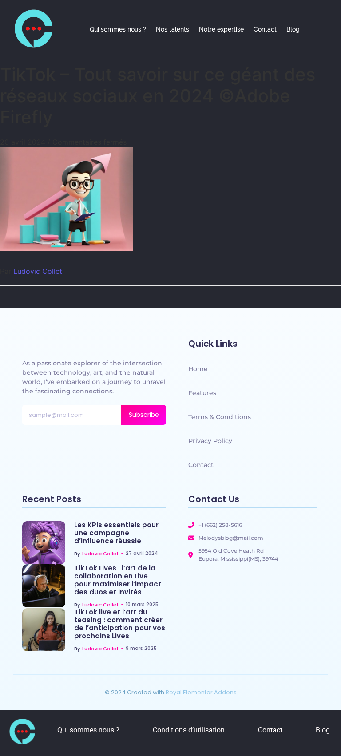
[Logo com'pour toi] (33, 28)
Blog (293, 29)
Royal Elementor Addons (201, 692)
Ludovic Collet (37, 271)
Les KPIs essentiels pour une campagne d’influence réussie (116, 533)
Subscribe (144, 414)
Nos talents (172, 29)
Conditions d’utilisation (189, 730)
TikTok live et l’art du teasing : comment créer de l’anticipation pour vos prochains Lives (119, 624)
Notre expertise (221, 29)
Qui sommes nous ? (118, 29)
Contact (265, 29)
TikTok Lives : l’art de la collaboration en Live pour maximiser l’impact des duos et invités (117, 580)
